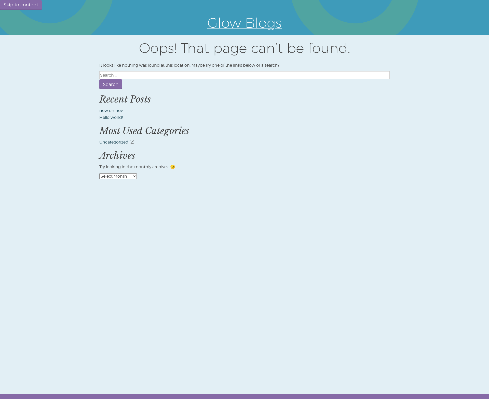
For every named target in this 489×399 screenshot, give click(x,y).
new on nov (111, 110)
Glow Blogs (244, 23)
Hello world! (111, 117)
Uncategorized (113, 142)
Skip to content (21, 4)
